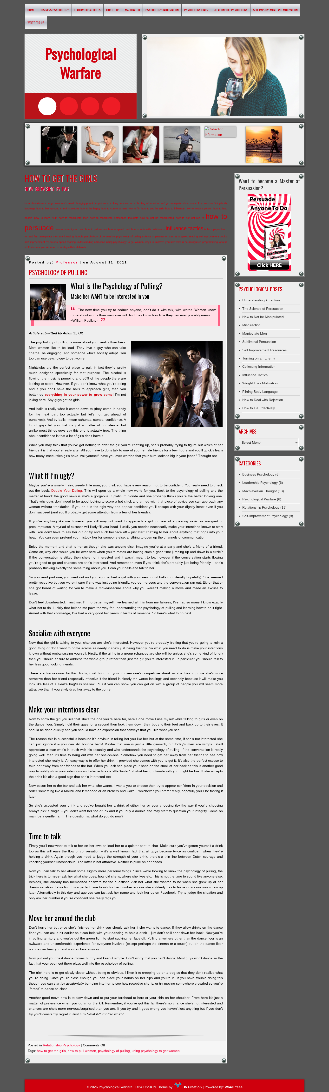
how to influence (174, 208)
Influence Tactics (255, 375)
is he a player (212, 229)
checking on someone (120, 203)
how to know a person (199, 208)
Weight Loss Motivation (260, 383)
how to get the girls (152, 208)
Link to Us (112, 9)
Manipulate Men (254, 333)
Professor (67, 262)
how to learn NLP (45, 217)
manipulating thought (71, 236)
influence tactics (184, 228)
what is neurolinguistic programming (197, 242)
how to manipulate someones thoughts (114, 217)
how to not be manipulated (157, 217)
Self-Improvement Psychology (265, 516)
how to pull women (96, 229)
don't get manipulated (172, 203)
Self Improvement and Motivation (275, 9)
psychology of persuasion (99, 236)
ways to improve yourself (160, 242)
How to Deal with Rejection (262, 400)
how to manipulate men (73, 217)
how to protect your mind (69, 229)
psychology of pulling (128, 236)
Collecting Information (259, 366)
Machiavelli (132, 9)
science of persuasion (155, 236)
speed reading (67, 242)
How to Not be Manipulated (263, 317)
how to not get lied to (190, 217)
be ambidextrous (34, 203)
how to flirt (134, 208)
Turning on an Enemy (258, 358)
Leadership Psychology (260, 482)
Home (30, 9)
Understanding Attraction (261, 300)
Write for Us (35, 22)
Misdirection (251, 325)
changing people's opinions (90, 203)
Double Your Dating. (67, 490)
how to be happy (90, 208)
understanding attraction (91, 242)
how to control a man (114, 208)
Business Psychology (54, 9)
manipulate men (48, 236)
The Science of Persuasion (262, 309)
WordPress (234, 1087)
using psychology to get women (125, 242)
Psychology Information (162, 9)
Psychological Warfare (259, 499)
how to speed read (119, 229)
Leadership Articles (87, 9)
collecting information (146, 203)
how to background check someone (57, 208)
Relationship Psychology (231, 9)
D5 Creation (192, 1087)
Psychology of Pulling (58, 272)
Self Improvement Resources (264, 350)
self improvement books (213, 236)
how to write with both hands (148, 229)
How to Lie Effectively (258, 408)
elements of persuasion (199, 203)
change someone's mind (59, 203)
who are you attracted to (45, 247)
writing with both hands (73, 247)
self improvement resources (41, 242)
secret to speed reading (183, 236)
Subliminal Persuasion (259, 342)
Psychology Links (196, 9)
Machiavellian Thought (259, 491)
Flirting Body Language (260, 392)
